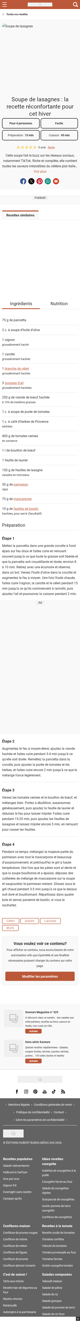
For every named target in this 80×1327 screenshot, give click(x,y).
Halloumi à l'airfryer (15, 1172)
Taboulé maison (52, 1281)
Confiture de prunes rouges (20, 1233)
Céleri (11, 921)
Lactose (50, 921)
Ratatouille (10, 1305)
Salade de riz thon (53, 1314)
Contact (59, 1112)
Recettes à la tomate (57, 1226)
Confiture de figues (15, 1252)
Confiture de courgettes (57, 1217)
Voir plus (40, 171)
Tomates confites (53, 1239)
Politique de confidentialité (33, 1112)
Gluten (29, 921)
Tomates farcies (52, 1259)
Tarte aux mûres (13, 1281)
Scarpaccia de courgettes (58, 1199)
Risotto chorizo (12, 1299)
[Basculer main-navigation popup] (4, 4)
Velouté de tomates (54, 1246)
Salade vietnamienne (16, 1166)
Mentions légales (19, 1104)
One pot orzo (11, 1179)
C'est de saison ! (15, 1274)
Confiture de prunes (15, 1259)
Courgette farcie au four (57, 1182)
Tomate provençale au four (59, 1252)
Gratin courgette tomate (57, 1265)
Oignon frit (10, 1185)
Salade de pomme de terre (58, 1307)
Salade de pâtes (52, 1288)
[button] (49, 1031)
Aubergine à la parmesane (19, 1312)
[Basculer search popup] (75, 4)
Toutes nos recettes (17, 14)
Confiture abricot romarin (19, 1265)
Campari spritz (12, 1198)
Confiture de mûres (15, 1239)
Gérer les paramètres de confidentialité (40, 1120)
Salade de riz (50, 1294)
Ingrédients (21, 303)
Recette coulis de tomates (58, 1233)
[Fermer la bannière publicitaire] (77, 1321)
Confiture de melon (15, 1246)
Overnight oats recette (17, 1192)
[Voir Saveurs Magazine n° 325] (13, 1018)
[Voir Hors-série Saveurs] (13, 1048)
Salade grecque (52, 1301)
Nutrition (59, 303)
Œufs (10, 928)
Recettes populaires (17, 1159)
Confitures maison (16, 1226)
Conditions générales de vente (53, 1104)
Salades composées (57, 1274)
